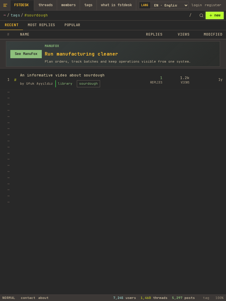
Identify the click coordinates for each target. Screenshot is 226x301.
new (217, 15)
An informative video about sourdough (62, 75)
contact (28, 298)
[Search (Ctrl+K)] (201, 15)
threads (45, 5)
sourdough (88, 83)
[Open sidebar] (5, 5)
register (213, 5)
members (68, 5)
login (197, 5)
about (43, 298)
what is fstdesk (116, 5)
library (65, 83)
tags (88, 5)
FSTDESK (21, 5)
